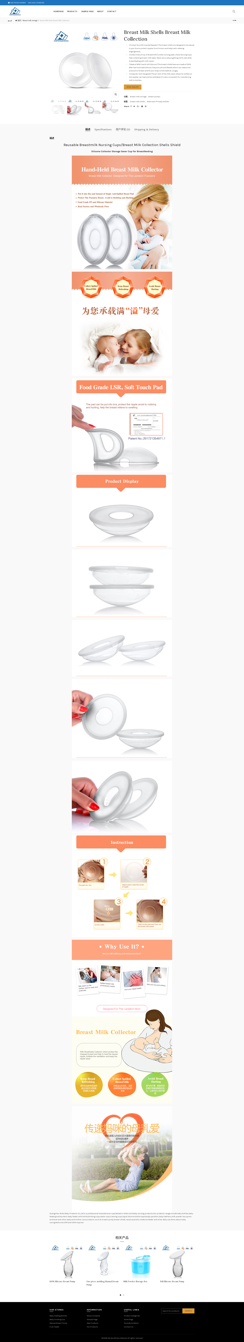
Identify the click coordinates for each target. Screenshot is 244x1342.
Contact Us (128, 1327)
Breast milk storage (30, 20)
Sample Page (87, 11)
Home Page (128, 1319)
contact (111, 11)
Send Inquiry (133, 87)
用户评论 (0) (123, 129)
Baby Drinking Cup (57, 1319)
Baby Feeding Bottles (58, 1316)
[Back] (10, 20)
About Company (93, 1316)
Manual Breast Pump (58, 1323)
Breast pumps (154, 97)
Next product (234, 20)
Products (72, 11)
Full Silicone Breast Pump (172, 1281)
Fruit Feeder (54, 1327)
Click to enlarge (115, 94)
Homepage (59, 11)
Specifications (103, 129)
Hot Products (92, 1327)
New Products (92, 1323)
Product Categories (132, 1316)
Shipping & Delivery (146, 129)
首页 (19, 20)
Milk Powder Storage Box (135, 1281)
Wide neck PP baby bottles (158, 101)
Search (188, 1311)
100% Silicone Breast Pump (62, 1281)
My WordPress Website (117, 1338)
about (100, 11)
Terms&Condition (131, 1323)
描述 (87, 129)
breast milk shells (137, 101)
